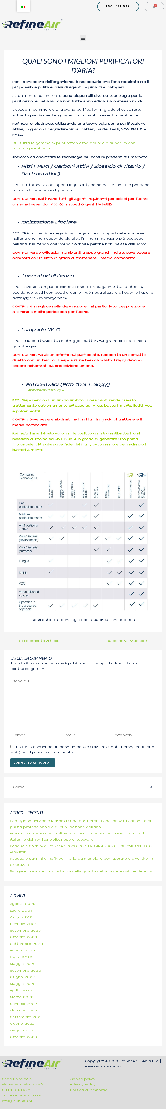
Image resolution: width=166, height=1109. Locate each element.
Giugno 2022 (22, 977)
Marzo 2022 (21, 997)
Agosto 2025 (22, 904)
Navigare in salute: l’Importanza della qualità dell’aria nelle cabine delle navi (82, 871)
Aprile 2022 (21, 990)
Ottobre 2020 (23, 1037)
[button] (83, 38)
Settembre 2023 (26, 944)
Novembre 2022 (25, 970)
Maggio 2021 (22, 1030)
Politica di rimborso (88, 1090)
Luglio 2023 (21, 957)
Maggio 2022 (23, 984)
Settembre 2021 (26, 1017)
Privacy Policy (83, 1084)
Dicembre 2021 (24, 1010)
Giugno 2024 (22, 917)
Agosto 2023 (22, 950)
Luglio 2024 (21, 910)
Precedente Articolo (40, 641)
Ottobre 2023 (23, 937)
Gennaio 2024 (23, 924)
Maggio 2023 (23, 964)
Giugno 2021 (22, 1023)
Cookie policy (82, 1079)
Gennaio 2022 (23, 1004)
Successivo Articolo (126, 641)
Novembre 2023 (25, 930)
